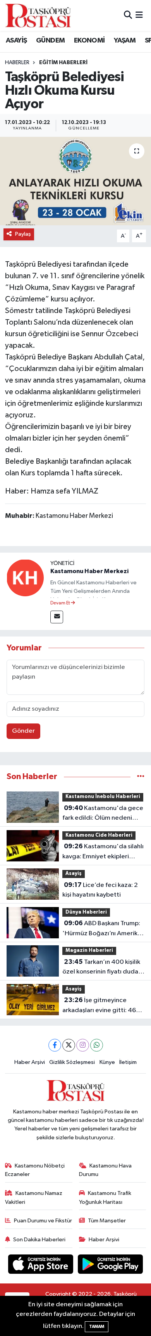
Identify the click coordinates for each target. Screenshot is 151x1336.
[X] (68, 1045)
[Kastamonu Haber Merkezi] (25, 577)
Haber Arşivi (29, 1062)
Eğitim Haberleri (63, 62)
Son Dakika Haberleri (39, 1239)
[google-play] (110, 1265)
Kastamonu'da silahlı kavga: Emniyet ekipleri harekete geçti (103, 852)
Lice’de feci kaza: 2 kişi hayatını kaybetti (100, 890)
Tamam (96, 1326)
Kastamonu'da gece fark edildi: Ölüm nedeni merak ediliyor (102, 814)
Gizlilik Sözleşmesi (72, 1062)
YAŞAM (125, 40)
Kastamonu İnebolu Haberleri (102, 796)
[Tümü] (140, 776)
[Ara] (128, 15)
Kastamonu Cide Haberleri (98, 835)
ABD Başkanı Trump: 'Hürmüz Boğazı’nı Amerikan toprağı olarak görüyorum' (103, 929)
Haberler (17, 62)
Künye (107, 1062)
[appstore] (41, 1265)
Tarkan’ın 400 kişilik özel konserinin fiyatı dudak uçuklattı (101, 967)
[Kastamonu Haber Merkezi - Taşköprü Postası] (38, 15)
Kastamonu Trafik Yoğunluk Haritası (105, 1197)
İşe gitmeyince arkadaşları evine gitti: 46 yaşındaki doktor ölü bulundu (99, 1006)
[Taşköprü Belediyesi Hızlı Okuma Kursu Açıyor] (75, 181)
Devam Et (60, 603)
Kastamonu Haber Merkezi (89, 571)
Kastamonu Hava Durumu (105, 1170)
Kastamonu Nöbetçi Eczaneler (35, 1170)
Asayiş (73, 873)
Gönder (23, 731)
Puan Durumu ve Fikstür (43, 1221)
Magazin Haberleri (89, 950)
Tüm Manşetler (107, 1221)
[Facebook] (54, 1045)
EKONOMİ (89, 40)
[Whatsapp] (96, 1045)
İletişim (128, 1062)
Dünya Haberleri (86, 912)
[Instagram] (82, 1045)
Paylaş (23, 234)
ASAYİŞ (16, 40)
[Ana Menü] (139, 15)
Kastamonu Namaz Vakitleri (34, 1197)
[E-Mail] (56, 617)
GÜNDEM (50, 40)
